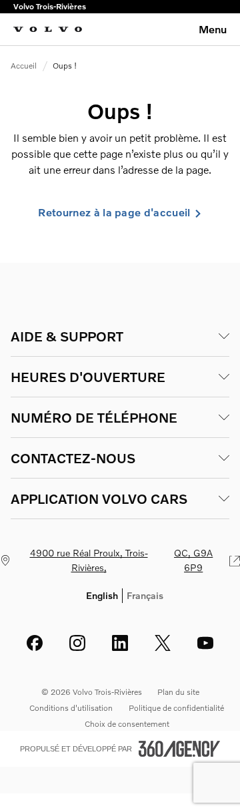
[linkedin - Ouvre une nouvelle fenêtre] (120, 643)
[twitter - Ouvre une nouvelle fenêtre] (163, 643)
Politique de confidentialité (176, 708)
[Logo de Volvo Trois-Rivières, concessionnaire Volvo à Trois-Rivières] (47, 29)
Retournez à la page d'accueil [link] (114, 212)
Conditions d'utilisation (71, 708)
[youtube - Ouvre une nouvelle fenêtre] (205, 643)
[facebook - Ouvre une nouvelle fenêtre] (35, 643)
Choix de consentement (127, 724)
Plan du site (178, 692)
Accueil (24, 66)
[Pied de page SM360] (179, 749)
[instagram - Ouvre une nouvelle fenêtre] (77, 643)
